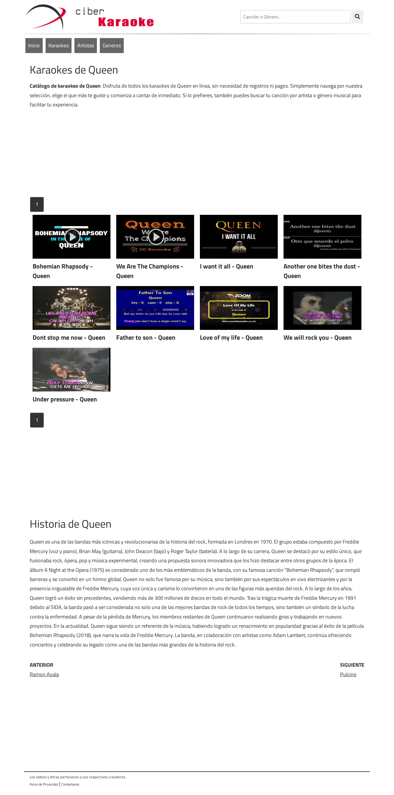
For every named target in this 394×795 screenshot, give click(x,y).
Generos (112, 45)
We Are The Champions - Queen (149, 271)
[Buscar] (357, 16)
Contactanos (70, 784)
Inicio (34, 45)
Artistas (85, 45)
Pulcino (348, 674)
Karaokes (58, 45)
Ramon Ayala (44, 674)
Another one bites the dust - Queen (322, 271)
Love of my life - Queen (231, 337)
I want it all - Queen (226, 266)
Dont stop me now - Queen (69, 337)
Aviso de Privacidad (44, 784)
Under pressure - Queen (65, 399)
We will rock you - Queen (318, 337)
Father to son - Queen (145, 337)
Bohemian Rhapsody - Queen (63, 271)
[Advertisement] (197, 155)
